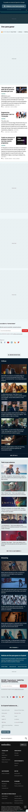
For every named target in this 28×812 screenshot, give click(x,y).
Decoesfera (4, 786)
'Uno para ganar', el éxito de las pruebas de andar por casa (7, 89)
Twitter (1, 342)
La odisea (16, 719)
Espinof (16, 765)
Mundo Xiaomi (5, 762)
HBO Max (4, 722)
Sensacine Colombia (18, 800)
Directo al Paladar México (7, 803)
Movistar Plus (17, 713)
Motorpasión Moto (18, 775)
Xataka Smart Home (6, 759)
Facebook (5, 342)
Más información (21, 810)
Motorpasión (17, 773)
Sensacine (16, 763)
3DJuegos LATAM (17, 796)
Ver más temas (5, 732)
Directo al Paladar (5, 773)
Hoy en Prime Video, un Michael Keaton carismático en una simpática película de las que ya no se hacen (13, 641)
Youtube (8, 342)
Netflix (3, 716)
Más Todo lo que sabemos (13, 551)
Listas (15, 716)
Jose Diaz (7, 107)
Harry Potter (13, 32)
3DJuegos (16, 753)
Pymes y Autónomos (18, 786)
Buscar (26, 738)
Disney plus (4, 713)
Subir (22, 744)
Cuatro (3, 93)
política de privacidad (17, 334)
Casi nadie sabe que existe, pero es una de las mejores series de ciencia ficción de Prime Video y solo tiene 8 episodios (14, 591)
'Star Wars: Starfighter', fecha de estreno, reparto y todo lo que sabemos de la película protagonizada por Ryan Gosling (13, 477)
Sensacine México (18, 798)
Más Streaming (13, 647)
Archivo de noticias (15, 355)
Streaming (4, 558)
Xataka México (5, 796)
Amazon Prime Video (22, 666)
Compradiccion (5, 788)
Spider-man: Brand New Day (7, 726)
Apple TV (4, 719)
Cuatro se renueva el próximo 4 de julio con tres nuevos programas (8, 140)
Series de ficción (12, 666)
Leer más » (17, 105)
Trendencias (4, 783)
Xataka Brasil (4, 798)
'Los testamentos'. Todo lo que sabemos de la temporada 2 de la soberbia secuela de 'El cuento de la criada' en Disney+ (14, 527)
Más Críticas (13, 455)
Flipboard (18, 342)
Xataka (3, 753)
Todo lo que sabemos (8, 462)
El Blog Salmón (17, 783)
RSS (15, 342)
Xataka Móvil (4, 755)
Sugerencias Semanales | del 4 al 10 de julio (7, 114)
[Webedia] (6, 746)
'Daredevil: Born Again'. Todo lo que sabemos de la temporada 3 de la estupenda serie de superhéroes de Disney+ (13, 544)
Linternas (20, 32)
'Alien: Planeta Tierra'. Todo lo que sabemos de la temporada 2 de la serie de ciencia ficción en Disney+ (13, 493)
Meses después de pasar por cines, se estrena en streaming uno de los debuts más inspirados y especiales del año (12, 574)
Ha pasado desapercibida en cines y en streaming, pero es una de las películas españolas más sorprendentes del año (13, 448)
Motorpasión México (18, 803)
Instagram (11, 342)
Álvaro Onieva (8, 158)
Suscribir (25, 330)
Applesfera (4, 757)
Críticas (3, 361)
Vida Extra (16, 755)
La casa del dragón (18, 722)
